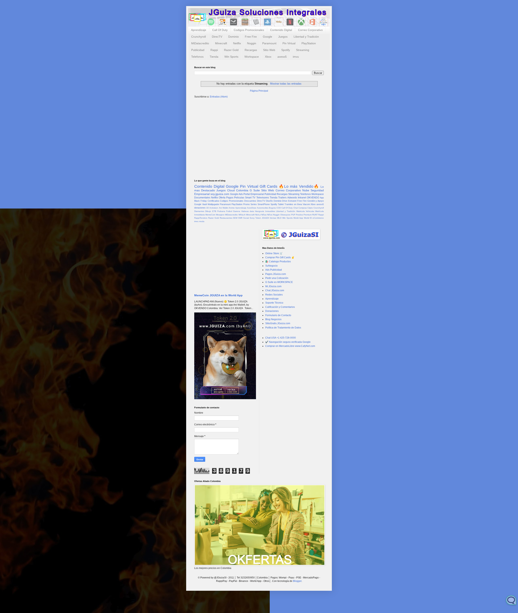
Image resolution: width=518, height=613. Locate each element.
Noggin (251, 43)
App (322, 197)
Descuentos (250, 201)
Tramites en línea (293, 204)
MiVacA (242, 215)
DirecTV (217, 36)
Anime (232, 208)
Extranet (292, 201)
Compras (302, 208)
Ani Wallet (223, 208)
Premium (308, 215)
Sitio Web (269, 50)
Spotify (285, 50)
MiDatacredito (200, 43)
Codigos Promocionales (249, 30)
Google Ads (236, 194)
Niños (269, 215)
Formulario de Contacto (278, 315)
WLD (279, 218)
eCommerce (318, 218)
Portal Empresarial (253, 194)
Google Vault (200, 204)
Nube (305, 190)
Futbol (229, 211)
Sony (252, 218)
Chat (295, 208)
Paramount (269, 43)
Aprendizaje (198, 30)
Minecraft (221, 43)
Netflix (237, 43)
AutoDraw (251, 208)
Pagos (229, 197)
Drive (284, 201)
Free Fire (251, 36)
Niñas (263, 215)
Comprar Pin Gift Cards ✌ (279, 257)
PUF (293, 215)
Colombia (242, 190)
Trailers (282, 197)
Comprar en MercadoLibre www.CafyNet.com (290, 346)
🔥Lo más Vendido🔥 (299, 186)
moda (201, 221)
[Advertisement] (259, 133)
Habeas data (247, 211)
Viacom (306, 204)
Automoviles (262, 208)
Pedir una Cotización (276, 278)
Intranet (302, 197)
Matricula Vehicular (305, 211)
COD (278, 208)
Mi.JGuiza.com (273, 286)
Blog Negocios (273, 319)
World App (298, 218)
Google (267, 36)
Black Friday (200, 201)
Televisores (262, 197)
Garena (236, 211)
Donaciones (272, 311)
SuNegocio (271, 265)
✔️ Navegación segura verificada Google (288, 342)
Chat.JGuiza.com (274, 290)
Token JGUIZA (262, 218)
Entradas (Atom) (219, 96)
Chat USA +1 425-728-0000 (280, 337)
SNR (240, 218)
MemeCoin (210, 215)
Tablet (281, 204)
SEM (235, 218)
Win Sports (231, 56)
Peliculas (239, 197)
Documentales (202, 197)
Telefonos (197, 56)
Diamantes (199, 211)
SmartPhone (264, 204)
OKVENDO (313, 197)
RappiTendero (200, 218)
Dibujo (208, 211)
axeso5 (282, 56)
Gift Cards (268, 186)
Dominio (233, 36)
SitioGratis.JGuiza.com (277, 323)
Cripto (310, 208)
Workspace (251, 56)
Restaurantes (226, 218)
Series (254, 204)
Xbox (268, 56)
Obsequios (285, 215)
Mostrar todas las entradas (285, 83)
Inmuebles (270, 211)
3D (207, 208)
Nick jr (258, 215)
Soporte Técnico (274, 302)
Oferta (222, 197)
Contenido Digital (281, 30)
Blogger (297, 581)
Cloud (231, 190)
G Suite (255, 190)
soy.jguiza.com (219, 194)
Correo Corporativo (310, 30)
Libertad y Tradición (306, 36)
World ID (308, 218)
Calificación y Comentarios (280, 307)
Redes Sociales (274, 294)
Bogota (272, 208)
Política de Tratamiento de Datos (283, 327)
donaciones (200, 207)
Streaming (302, 50)
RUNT (315, 215)
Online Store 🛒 (274, 253)
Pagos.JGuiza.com (275, 274)
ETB (214, 211)
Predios (299, 215)
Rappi (214, 50)
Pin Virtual (288, 43)
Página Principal (259, 90)
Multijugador (213, 204)
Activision (213, 208)
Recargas (251, 50)
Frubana (221, 211)
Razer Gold (231, 50)
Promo (246, 204)
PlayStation (308, 43)
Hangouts (259, 211)
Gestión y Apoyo (315, 201)
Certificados (213, 201)
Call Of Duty (220, 30)
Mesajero (220, 215)
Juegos (283, 36)
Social (246, 218)
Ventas (273, 218)
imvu (296, 56)
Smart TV (250, 197)
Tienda (214, 56)
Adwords (292, 197)
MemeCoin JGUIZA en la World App (218, 295)
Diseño (269, 201)
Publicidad (197, 50)
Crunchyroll (198, 36)
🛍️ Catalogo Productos (278, 261)
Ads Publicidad (273, 269)
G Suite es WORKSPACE (279, 282)
